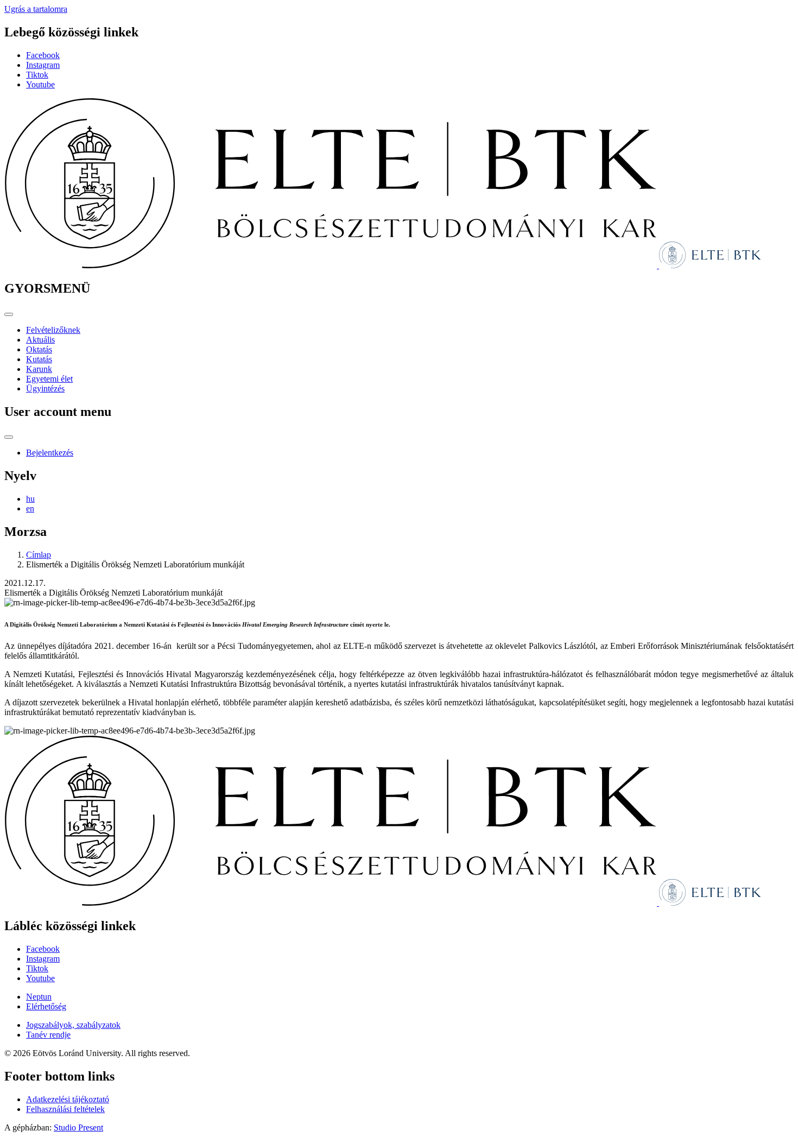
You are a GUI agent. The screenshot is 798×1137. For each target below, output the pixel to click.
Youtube (40, 84)
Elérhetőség (46, 1006)
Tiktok (37, 74)
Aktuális (40, 339)
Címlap (38, 554)
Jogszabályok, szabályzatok (73, 1024)
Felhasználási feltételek (65, 1109)
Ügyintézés (45, 388)
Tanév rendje (48, 1034)
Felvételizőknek (53, 329)
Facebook (43, 55)
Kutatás (39, 359)
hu (30, 498)
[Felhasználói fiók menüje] (8, 437)
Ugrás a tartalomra (35, 9)
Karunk (39, 369)
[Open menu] (8, 314)
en (30, 508)
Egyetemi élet (49, 378)
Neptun (39, 996)
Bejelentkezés (49, 452)
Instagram (43, 65)
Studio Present (78, 1127)
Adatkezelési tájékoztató (67, 1099)
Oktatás (39, 349)
